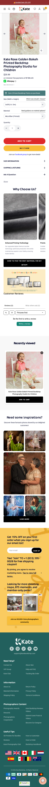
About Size (30, 665)
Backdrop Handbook (33, 744)
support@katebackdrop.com (24, 653)
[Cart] (44, 9)
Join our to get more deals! (24, 154)
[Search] (9, 9)
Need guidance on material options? (33, 111)
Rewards (7, 713)
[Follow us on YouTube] (35, 649)
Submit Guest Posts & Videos (34, 717)
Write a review (24, 324)
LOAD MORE (24, 519)
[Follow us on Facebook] (12, 649)
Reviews (7, 740)
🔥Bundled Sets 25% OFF (22, 2)
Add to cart (24, 399)
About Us (7, 687)
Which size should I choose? (35, 99)
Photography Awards (11, 708)
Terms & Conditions (33, 695)
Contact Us (8, 665)
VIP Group (7, 669)
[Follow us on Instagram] (18, 649)
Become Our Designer (34, 723)
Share (6, 182)
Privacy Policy (31, 691)
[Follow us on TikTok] (24, 649)
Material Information (11, 691)
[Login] (39, 9)
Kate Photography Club (12, 744)
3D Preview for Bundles (12, 736)
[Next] (44, 34)
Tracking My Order (32, 674)
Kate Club (7, 674)
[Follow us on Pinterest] (29, 649)
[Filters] (12, 312)
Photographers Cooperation (9, 718)
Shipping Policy (9, 695)
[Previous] (5, 34)
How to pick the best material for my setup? (24, 263)
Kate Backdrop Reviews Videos (34, 709)
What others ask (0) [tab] (32, 305)
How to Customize (32, 736)
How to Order (31, 740)
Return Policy (30, 687)
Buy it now (24, 148)
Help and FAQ (31, 669)
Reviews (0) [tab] (9, 305)
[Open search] (6, 312)
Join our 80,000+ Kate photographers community (24, 620)
